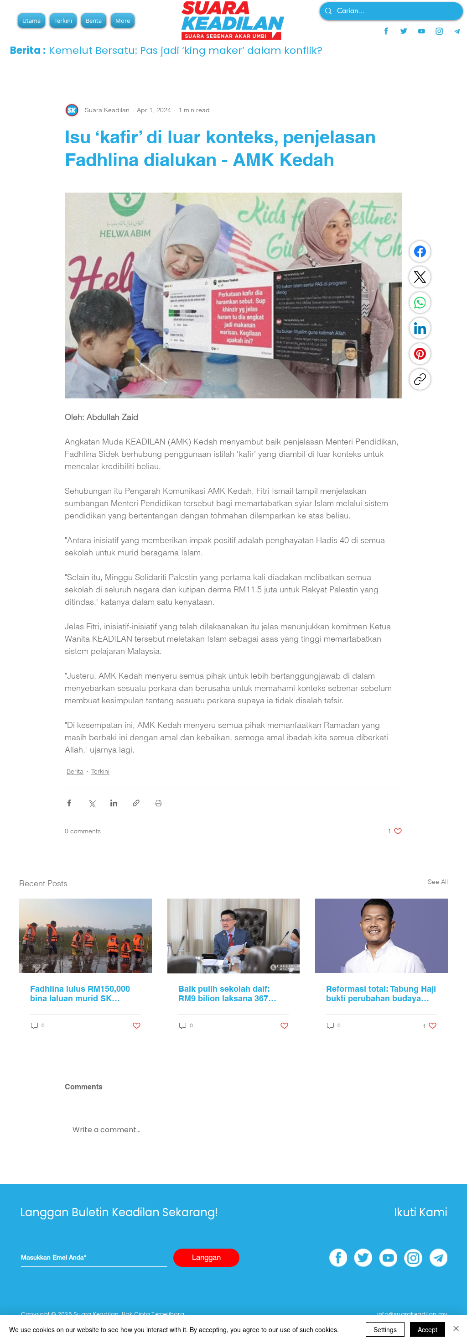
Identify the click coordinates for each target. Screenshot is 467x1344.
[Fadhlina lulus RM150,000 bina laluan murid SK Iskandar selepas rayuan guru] (85, 936)
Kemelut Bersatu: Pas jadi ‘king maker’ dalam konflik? (185, 50)
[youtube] (421, 31)
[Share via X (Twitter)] (91, 803)
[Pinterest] (420, 353)
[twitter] (403, 31)
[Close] (456, 1329)
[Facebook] (420, 251)
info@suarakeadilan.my (412, 1314)
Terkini (100, 771)
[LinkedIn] (420, 328)
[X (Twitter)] (420, 277)
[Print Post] (158, 803)
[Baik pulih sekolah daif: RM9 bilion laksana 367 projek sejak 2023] (233, 936)
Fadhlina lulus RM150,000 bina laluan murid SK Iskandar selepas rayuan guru (80, 993)
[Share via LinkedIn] (113, 803)
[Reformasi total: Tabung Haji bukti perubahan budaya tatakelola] (381, 936)
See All (438, 882)
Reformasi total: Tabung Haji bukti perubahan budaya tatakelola (381, 993)
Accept (427, 1329)
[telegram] (456, 31)
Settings (385, 1329)
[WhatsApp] (420, 302)
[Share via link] (136, 803)
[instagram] (439, 31)
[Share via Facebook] (69, 803)
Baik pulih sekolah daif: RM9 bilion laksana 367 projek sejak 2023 (224, 993)
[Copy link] (420, 379)
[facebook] (385, 31)
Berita (75, 771)
